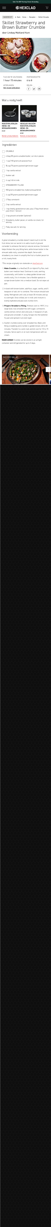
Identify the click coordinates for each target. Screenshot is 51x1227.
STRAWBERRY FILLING (15, 185)
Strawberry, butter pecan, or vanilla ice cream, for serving (25, 221)
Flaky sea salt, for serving (16, 227)
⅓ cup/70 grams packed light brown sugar (22, 166)
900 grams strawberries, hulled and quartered (23, 190)
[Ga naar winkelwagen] (47, 7)
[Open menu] (4, 8)
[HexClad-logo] (25, 7)
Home (24, 17)
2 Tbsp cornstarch (12, 200)
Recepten (32, 17)
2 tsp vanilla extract (13, 204)
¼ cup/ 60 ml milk (12, 180)
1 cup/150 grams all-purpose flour (19, 161)
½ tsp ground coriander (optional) (18, 216)
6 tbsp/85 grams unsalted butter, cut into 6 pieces (25, 156)
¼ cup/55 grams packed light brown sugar (22, 195)
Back (18, 17)
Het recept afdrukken (11, 88)
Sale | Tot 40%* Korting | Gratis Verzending (25, 2)
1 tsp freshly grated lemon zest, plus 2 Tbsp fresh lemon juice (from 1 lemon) (27, 210)
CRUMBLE (10, 151)
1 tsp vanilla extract (13, 170)
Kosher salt (10, 175)
